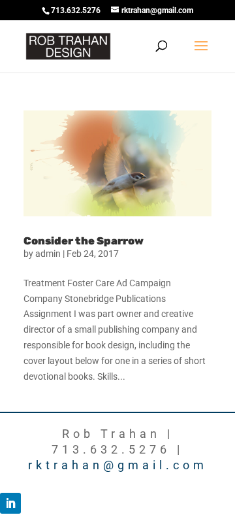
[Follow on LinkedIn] (10, 503)
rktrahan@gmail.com (118, 465)
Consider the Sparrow (84, 241)
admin (48, 253)
